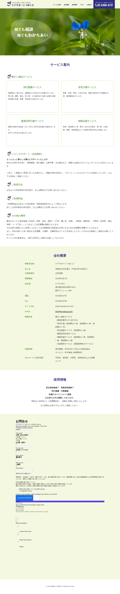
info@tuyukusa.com (64, 311)
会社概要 (66, 5)
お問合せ (89, 5)
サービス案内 (57, 5)
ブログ (82, 5)
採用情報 (74, 5)
